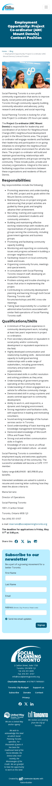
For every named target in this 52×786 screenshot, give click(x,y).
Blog (11, 51)
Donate (27, 692)
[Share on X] (23, 541)
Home (4, 51)
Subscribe (14, 692)
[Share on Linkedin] (29, 541)
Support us (38, 687)
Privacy (26, 697)
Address (21, 607)
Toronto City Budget (18, 687)
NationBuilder (26, 782)
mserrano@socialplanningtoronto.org (28, 524)
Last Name (10, 584)
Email (8, 595)
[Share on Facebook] (17, 541)
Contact (39, 692)
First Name (10, 572)
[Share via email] (36, 541)
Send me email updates (19, 618)
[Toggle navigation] (46, 7)
